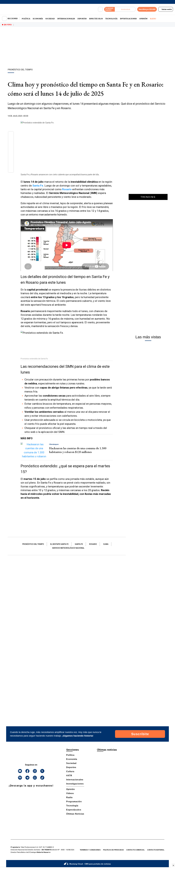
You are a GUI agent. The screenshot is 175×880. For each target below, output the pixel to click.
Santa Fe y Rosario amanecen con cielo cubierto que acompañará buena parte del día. (60, 174)
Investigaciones (128, 18)
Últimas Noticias (75, 814)
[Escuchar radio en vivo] (125, 9)
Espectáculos (96, 18)
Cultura (70, 771)
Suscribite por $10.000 (147, 9)
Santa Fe (79, 544)
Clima (105, 544)
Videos (70, 793)
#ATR (69, 775)
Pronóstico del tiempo (33, 544)
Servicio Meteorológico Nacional (68, 548)
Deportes (82, 18)
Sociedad (50, 18)
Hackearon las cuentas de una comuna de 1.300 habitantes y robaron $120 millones (77, 450)
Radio (153, 18)
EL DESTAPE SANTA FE (59, 544)
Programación (74, 801)
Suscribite (140, 734)
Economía (38, 18)
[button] (10, 135)
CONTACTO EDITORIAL (155, 850)
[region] (87, 48)
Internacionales (66, 18)
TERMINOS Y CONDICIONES (90, 850)
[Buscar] (100, 9)
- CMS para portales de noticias (90, 864)
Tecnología (111, 18)
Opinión (143, 18)
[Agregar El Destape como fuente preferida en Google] (112, 116)
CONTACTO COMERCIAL (135, 850)
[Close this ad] (173, 865)
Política (26, 18)
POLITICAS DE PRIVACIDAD (113, 850)
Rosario (93, 544)
